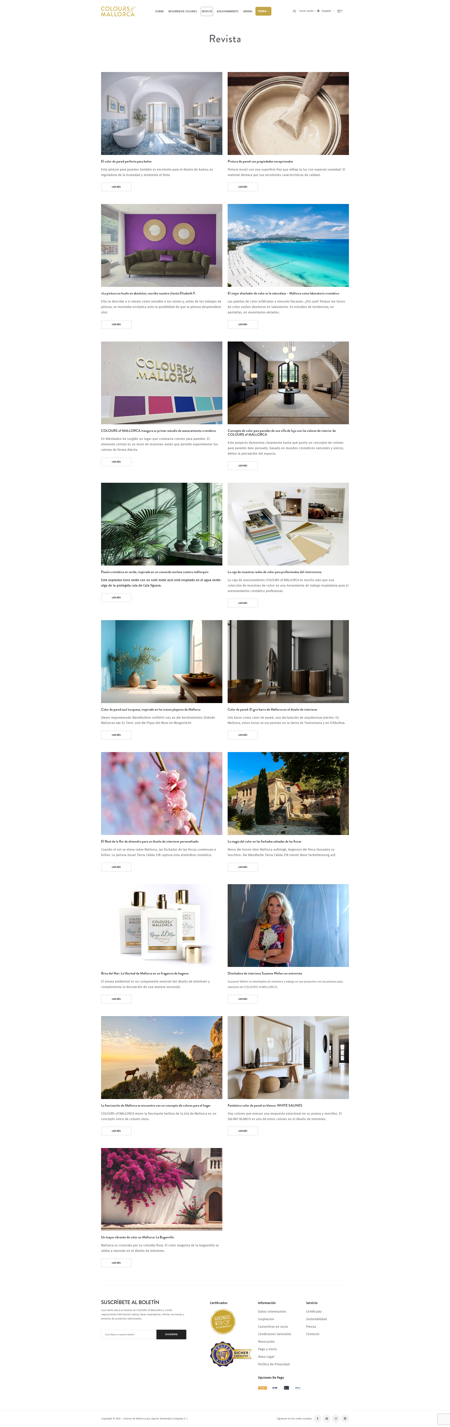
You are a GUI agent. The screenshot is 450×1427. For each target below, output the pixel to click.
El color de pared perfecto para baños (126, 161)
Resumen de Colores (182, 11)
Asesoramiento (227, 11)
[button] (328, 11)
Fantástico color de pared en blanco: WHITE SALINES (265, 1105)
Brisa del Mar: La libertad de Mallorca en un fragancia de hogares (145, 973)
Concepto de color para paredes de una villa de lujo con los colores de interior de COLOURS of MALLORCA (282, 432)
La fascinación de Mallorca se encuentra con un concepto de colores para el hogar (156, 1105)
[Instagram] (336, 1419)
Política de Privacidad (274, 1364)
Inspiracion (266, 1319)
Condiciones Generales (274, 1334)
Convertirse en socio (273, 1327)
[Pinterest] (327, 1419)
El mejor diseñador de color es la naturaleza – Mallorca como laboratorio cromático (283, 293)
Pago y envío (267, 1349)
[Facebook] (318, 1419)
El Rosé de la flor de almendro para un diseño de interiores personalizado (149, 841)
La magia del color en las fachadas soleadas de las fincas (264, 841)
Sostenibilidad (316, 1319)
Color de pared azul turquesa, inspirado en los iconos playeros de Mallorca (150, 709)
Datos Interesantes (272, 1312)
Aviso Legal (266, 1357)
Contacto (312, 1334)
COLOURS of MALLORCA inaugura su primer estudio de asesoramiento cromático (158, 430)
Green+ (248, 11)
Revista (207, 11)
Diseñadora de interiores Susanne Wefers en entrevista (265, 973)
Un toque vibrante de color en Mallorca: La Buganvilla (137, 1237)
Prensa (311, 1327)
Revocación (266, 1342)
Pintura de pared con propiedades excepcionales (260, 161)
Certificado (314, 1312)
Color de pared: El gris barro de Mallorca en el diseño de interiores (272, 709)
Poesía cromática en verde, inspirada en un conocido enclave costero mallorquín (154, 571)
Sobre (159, 11)
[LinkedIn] (345, 1419)
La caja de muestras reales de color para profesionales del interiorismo (275, 571)
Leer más (116, 187)
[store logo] (118, 11)
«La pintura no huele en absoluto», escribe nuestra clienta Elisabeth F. (148, 293)
